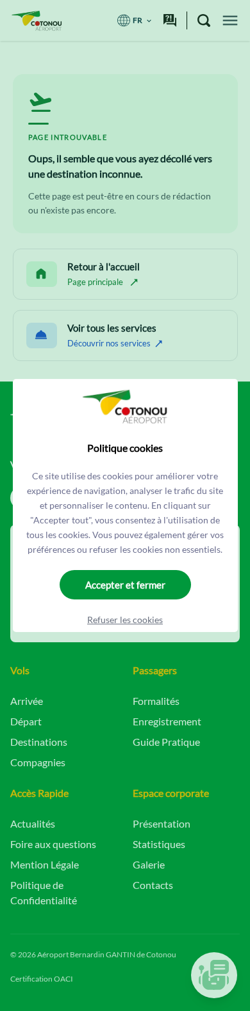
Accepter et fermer (125, 584)
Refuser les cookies (125, 619)
